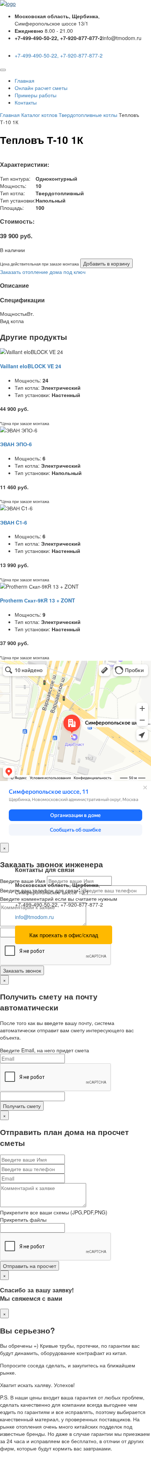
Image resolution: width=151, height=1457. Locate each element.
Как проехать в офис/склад (63, 935)
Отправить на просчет (29, 1265)
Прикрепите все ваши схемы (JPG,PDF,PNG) (53, 1212)
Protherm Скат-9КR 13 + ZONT (37, 600)
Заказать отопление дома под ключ (42, 271)
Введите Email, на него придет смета (44, 1050)
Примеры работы (35, 95)
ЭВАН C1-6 (13, 522)
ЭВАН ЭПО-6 (16, 444)
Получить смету (22, 1106)
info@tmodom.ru (34, 916)
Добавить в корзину (106, 263)
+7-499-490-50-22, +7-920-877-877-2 (59, 55)
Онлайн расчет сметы (41, 87)
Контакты (26, 102)
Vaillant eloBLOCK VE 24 (30, 366)
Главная (24, 80)
